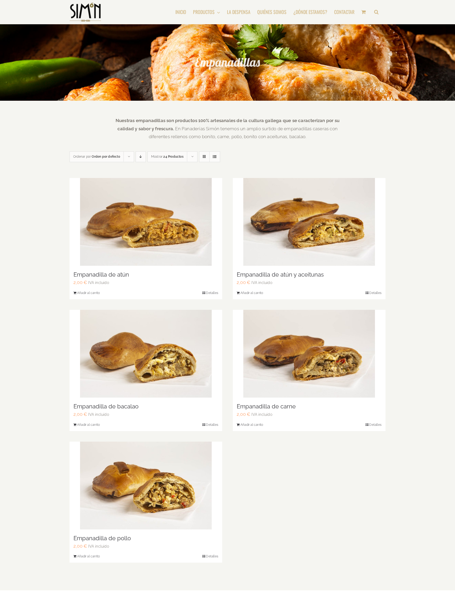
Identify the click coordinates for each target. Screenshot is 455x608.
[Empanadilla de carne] (309, 354)
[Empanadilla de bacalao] (146, 354)
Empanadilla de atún (101, 274)
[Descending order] (141, 156)
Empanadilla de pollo (102, 538)
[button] (376, 12)
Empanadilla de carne (266, 406)
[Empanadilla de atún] (146, 222)
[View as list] (215, 157)
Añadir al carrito (88, 293)
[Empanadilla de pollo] (146, 485)
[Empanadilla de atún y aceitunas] (309, 222)
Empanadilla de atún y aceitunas (280, 274)
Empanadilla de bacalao (106, 406)
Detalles (212, 293)
